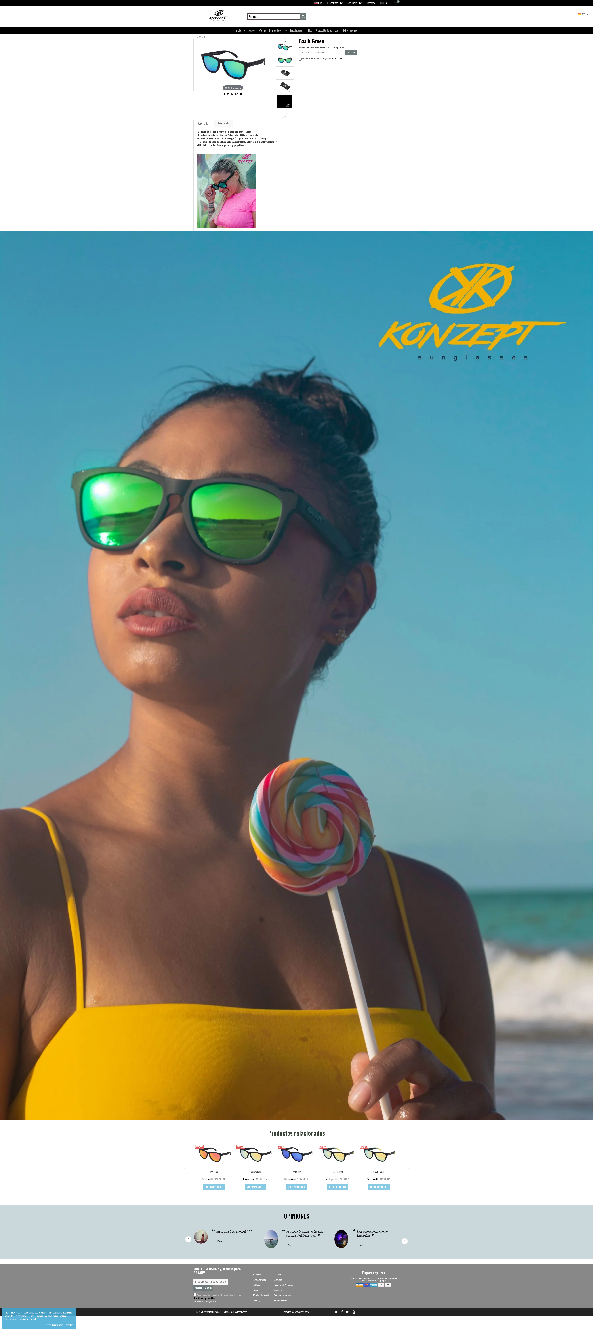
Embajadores (296, 30)
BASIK (203, 36)
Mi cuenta (384, 3)
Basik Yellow (255, 1172)
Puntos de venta (277, 30)
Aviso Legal (257, 1300)
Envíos (255, 1290)
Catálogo (248, 30)
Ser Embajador (336, 3)
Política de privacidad (336, 58)
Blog (310, 30)
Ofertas (262, 30)
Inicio (238, 30)
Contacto (371, 3)
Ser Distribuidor (355, 3)
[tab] (203, 123)
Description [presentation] (203, 123)
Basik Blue (296, 1172)
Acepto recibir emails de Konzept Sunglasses (217, 1296)
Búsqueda (278, 1279)
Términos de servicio (261, 1295)
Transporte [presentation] (223, 123)
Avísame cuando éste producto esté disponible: (322, 47)
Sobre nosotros (350, 30)
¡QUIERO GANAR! (203, 1288)
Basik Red (214, 1172)
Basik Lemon (337, 1172)
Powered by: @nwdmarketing (296, 1312)
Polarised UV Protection (283, 1284)
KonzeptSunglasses (213, 1312)
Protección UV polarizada (327, 30)
